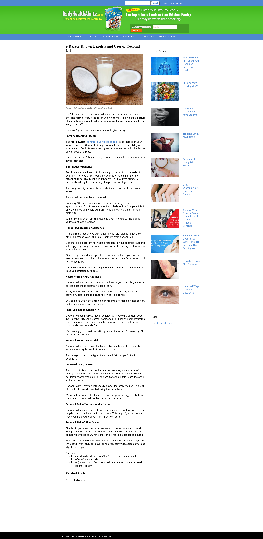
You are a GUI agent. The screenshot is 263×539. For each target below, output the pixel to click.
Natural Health (110, 37)
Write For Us (176, 3)
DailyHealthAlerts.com (84, 536)
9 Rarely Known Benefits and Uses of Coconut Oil (103, 48)
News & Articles (130, 37)
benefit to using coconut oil (102, 141)
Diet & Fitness (92, 37)
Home (165, 3)
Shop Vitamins (75, 37)
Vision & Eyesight (166, 37)
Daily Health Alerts (81, 108)
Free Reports (148, 37)
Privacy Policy (164, 323)
